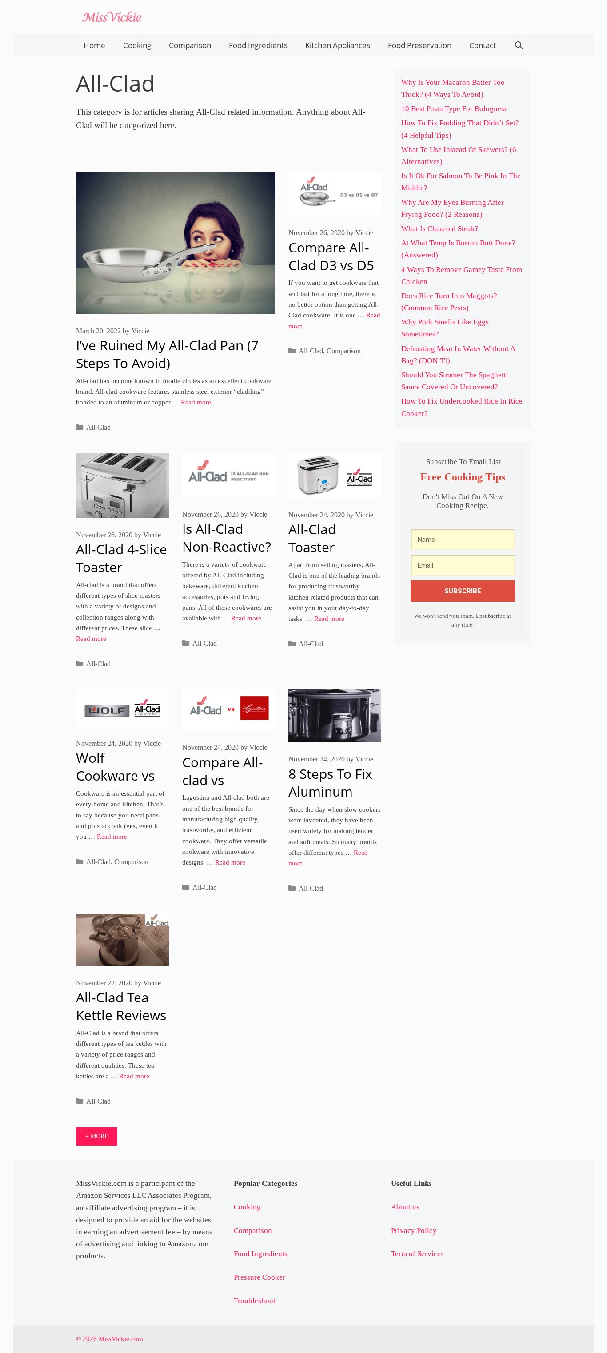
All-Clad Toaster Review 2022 (327, 547)
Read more (196, 402)
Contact (482, 45)
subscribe (462, 591)
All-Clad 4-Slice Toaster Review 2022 (121, 567)
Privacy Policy (414, 1230)
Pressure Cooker (259, 1277)
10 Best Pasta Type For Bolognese (454, 108)
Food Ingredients (258, 45)
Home (94, 45)
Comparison (190, 45)
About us (405, 1207)
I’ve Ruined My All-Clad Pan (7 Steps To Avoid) (167, 354)
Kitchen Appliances (337, 45)
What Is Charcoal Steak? (440, 228)
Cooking (137, 45)
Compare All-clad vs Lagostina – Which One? (222, 789)
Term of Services (417, 1253)
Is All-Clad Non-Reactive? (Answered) (226, 546)
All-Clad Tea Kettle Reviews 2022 (121, 1015)
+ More (96, 1136)
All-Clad (98, 427)
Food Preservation (419, 45)
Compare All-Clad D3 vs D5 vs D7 (331, 265)
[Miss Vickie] (111, 15)
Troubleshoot (255, 1301)
